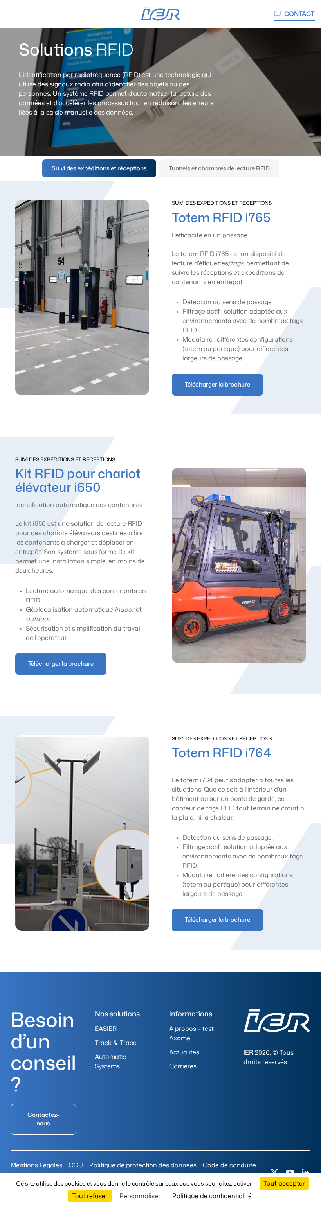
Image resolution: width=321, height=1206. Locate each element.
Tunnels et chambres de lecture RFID (219, 168)
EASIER (106, 1028)
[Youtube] (290, 1172)
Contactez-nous (43, 1119)
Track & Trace (116, 1042)
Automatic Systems (110, 1061)
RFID (189, 330)
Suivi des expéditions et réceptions (99, 168)
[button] (14, 14)
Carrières (183, 1066)
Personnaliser (139, 1196)
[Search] (36, 14)
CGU (76, 1165)
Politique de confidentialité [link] (212, 1196)
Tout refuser (90, 1196)
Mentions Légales (36, 1165)
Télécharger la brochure (217, 384)
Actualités (184, 1052)
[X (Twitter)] (274, 1172)
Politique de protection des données (143, 1165)
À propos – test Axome (191, 1033)
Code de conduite (229, 1165)
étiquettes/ (221, 263)
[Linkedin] (305, 1172)
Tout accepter (284, 1183)
